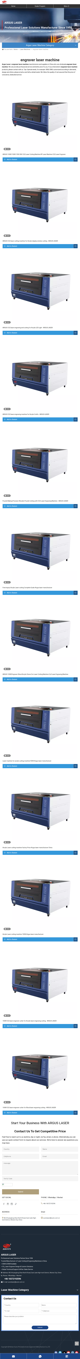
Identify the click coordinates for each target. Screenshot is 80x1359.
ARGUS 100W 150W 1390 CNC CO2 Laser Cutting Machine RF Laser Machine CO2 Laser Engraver (34, 154)
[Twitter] (64, 1352)
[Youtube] (7, 1204)
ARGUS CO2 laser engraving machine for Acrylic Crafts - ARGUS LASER (26, 414)
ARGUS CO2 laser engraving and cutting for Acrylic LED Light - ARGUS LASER (28, 327)
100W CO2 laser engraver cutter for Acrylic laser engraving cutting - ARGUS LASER (30, 1021)
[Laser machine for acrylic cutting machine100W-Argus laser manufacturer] (40, 721)
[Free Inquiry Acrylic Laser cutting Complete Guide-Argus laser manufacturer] (40, 548)
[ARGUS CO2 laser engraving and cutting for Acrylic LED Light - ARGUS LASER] (40, 288)
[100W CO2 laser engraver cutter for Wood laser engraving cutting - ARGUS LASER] (40, 1068)
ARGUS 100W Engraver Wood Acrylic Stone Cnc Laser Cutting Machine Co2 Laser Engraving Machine (35, 674)
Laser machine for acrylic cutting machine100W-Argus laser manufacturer (27, 761)
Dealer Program (40, 6)
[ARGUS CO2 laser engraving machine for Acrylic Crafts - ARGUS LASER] (40, 375)
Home (13, 6)
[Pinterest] (76, 1352)
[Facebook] (4, 1204)
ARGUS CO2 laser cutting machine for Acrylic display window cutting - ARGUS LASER (30, 241)
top (77, 1344)
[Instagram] (11, 1204)
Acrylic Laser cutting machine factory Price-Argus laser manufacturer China (27, 847)
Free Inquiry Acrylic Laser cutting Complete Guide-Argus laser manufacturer (27, 587)
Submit (20, 1192)
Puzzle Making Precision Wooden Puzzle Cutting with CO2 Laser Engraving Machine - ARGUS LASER (35, 501)
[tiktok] (15, 1204)
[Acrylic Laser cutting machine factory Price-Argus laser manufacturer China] (40, 808)
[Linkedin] (60, 1352)
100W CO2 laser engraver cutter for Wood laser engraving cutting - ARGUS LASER (29, 1107)
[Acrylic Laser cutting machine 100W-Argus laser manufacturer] (40, 895)
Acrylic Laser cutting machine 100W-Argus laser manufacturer (23, 934)
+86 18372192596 (12, 1279)
